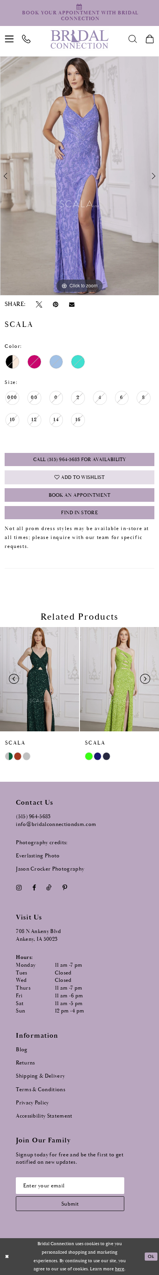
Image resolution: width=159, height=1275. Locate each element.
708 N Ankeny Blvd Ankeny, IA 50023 (38, 935)
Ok (151, 1256)
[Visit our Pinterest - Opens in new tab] (64, 887)
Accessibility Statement (44, 1116)
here (119, 1269)
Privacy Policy (32, 1102)
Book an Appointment (80, 495)
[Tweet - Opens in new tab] (39, 304)
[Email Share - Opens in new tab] (71, 304)
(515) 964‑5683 (33, 816)
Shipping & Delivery (40, 1076)
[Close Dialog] (7, 1257)
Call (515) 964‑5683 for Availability (79, 459)
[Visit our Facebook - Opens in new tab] (34, 887)
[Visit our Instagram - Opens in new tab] (19, 887)
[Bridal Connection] (80, 39)
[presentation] (39, 679)
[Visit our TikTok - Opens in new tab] (49, 887)
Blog (21, 1049)
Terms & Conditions (40, 1089)
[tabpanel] (79, 176)
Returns (25, 1062)
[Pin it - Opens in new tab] (55, 304)
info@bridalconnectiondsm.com (56, 824)
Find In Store (79, 513)
